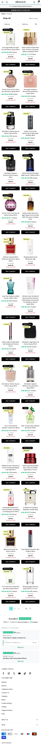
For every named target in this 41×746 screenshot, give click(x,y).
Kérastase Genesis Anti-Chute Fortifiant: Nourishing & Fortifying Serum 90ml (10, 510)
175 (26, 609)
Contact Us (5, 693)
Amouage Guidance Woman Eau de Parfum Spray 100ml (30, 91)
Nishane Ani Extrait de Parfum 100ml (11, 550)
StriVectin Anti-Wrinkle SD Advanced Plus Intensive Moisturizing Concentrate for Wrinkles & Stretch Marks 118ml (30, 300)
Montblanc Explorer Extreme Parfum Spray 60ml (10, 175)
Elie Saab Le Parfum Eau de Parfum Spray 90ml (10, 385)
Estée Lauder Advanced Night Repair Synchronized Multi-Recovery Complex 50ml (30, 216)
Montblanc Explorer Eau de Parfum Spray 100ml (10, 132)
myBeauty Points (7, 689)
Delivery (4, 682)
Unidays (4, 707)
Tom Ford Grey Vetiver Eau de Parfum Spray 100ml (10, 588)
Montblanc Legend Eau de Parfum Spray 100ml (30, 343)
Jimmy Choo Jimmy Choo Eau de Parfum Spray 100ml (11, 90)
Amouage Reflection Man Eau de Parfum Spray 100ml (11, 49)
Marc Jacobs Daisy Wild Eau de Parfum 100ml (30, 427)
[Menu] (2, 2)
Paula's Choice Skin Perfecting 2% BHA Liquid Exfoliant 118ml (30, 133)
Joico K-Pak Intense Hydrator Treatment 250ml (10, 427)
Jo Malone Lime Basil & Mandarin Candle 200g (30, 509)
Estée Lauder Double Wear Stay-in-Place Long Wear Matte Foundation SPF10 (30, 50)
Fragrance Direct (7, 710)
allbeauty (8, 743)
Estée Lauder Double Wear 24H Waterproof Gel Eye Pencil (10, 344)
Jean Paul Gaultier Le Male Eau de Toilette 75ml (10, 297)
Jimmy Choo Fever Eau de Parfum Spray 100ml (10, 214)
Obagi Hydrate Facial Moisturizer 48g (30, 258)
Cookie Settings (7, 703)
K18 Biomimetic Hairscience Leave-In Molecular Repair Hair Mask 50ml (10, 468)
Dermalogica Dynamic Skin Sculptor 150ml (30, 550)
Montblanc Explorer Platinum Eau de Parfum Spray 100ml (30, 386)
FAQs (3, 714)
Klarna (4, 700)
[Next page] (30, 608)
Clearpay (4, 696)
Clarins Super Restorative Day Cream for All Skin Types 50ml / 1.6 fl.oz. (30, 468)
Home (3, 14)
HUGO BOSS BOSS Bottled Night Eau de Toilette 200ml (30, 174)
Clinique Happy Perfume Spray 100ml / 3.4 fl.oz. (30, 588)
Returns (4, 686)
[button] (7, 2)
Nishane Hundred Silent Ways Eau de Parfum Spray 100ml (10, 259)
